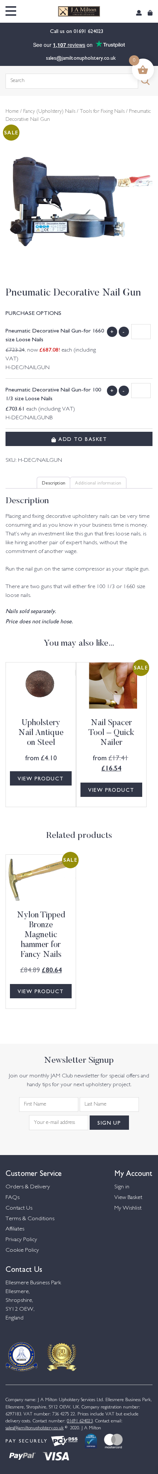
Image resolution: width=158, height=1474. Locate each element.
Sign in (121, 1187)
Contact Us (19, 1208)
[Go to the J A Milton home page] (79, 11)
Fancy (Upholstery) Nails (49, 111)
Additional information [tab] (98, 482)
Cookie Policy (22, 1250)
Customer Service (34, 1172)
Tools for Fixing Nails (102, 111)
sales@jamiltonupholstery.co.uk (81, 57)
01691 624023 (89, 30)
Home (12, 111)
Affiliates (15, 1229)
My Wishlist (127, 1208)
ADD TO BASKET (82, 438)
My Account (133, 1172)
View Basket (128, 1197)
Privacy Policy (21, 1240)
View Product (41, 778)
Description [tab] (53, 482)
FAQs (12, 1197)
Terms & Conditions (30, 1219)
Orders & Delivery (28, 1187)
